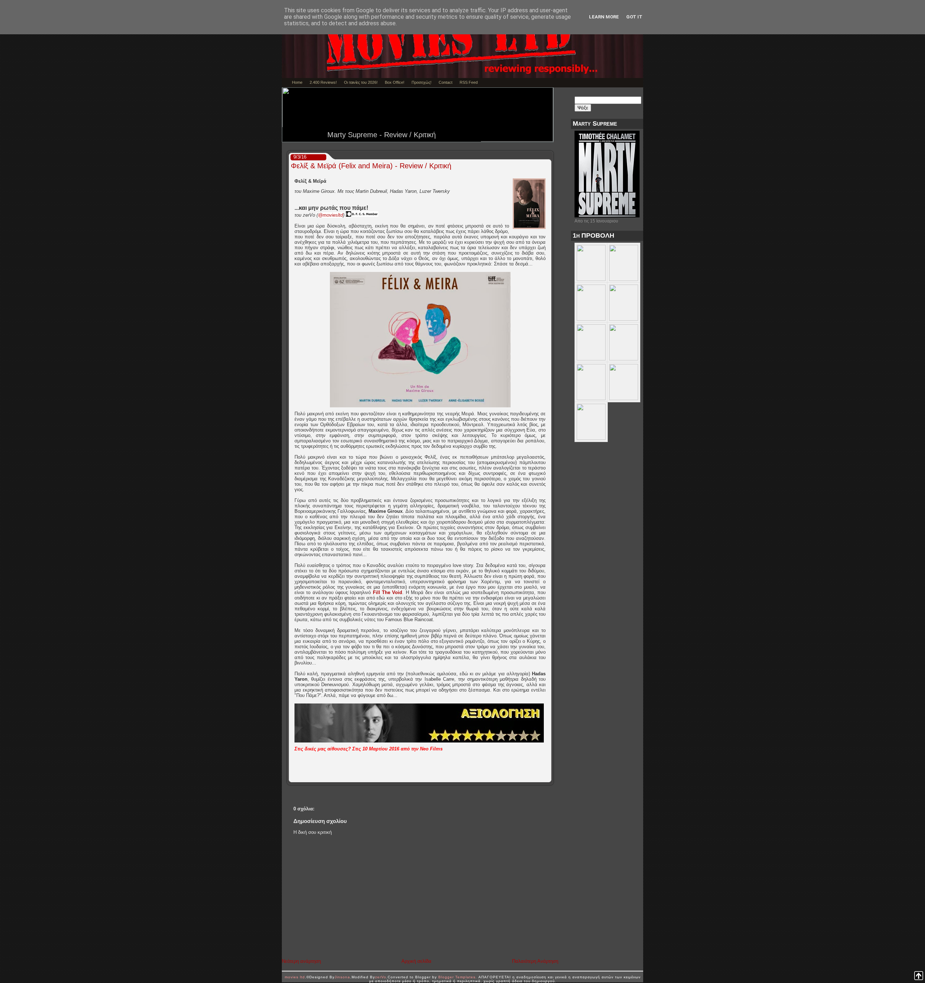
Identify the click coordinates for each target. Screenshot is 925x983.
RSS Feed (469, 82)
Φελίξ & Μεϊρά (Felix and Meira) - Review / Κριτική (371, 166)
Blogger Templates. (457, 977)
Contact (445, 82)
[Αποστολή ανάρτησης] (548, 776)
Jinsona (342, 977)
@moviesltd (330, 215)
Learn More (604, 17)
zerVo (380, 977)
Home (297, 82)
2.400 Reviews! (323, 82)
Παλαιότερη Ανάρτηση (535, 961)
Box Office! (394, 82)
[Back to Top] (918, 976)
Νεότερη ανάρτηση (301, 961)
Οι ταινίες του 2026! (361, 82)
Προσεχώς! (421, 82)
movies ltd (295, 977)
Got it (634, 17)
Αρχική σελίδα (416, 961)
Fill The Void (388, 592)
